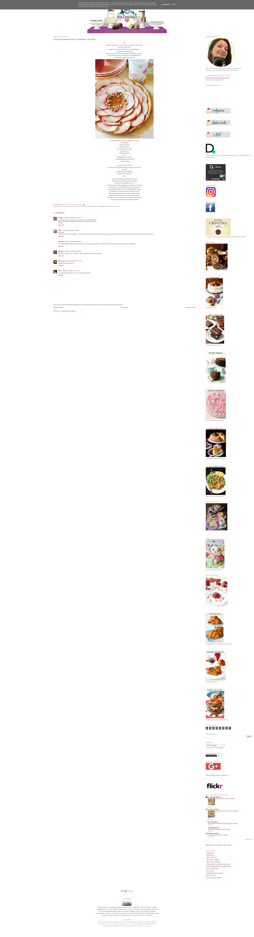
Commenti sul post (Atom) (67, 311)
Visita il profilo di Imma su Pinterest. (217, 775)
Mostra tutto (248, 839)
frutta (95, 206)
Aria (59, 270)
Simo (59, 230)
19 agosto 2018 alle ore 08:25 (70, 230)
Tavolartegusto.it (213, 822)
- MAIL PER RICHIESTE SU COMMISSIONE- (219, 866)
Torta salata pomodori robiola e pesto (219, 829)
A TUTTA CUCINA (213, 809)
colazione (65, 206)
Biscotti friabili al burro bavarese (225, 798)
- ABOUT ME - (210, 855)
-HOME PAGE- (210, 853)
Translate (220, 747)
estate (90, 206)
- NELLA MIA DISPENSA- (213, 862)
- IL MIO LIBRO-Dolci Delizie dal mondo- (218, 864)
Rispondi (61, 225)
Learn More (166, 4)
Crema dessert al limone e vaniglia (218, 835)
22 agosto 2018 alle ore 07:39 (73, 261)
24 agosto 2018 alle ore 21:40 (70, 270)
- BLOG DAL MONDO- (212, 868)
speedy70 (61, 251)
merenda (102, 206)
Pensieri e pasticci (213, 833)
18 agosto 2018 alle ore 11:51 (72, 217)
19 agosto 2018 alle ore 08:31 (73, 241)
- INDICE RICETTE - (212, 857)
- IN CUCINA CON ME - (212, 859)
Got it (174, 4)
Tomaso (60, 217)
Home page (124, 307)
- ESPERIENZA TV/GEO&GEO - (215, 873)
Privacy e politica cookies (213, 877)
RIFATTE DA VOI (211, 875)
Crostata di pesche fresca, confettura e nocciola (74, 39)
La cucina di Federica (214, 797)
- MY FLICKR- (210, 871)
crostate (73, 206)
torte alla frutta (113, 206)
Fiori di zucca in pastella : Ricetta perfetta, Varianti (222, 823)
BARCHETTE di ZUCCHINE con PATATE (227, 811)
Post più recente (58, 307)
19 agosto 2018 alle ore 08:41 (73, 251)
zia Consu (61, 261)
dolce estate (82, 206)
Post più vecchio (191, 307)
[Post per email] (83, 204)
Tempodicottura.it (213, 827)
